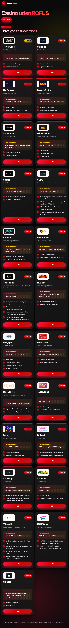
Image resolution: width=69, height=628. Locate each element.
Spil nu (17, 72)
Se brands (6, 19)
